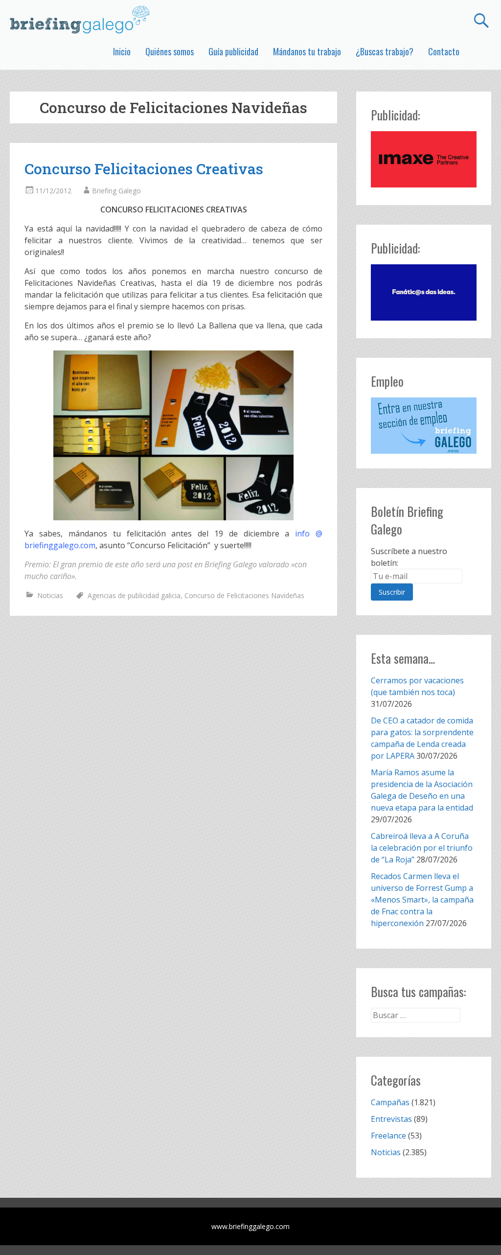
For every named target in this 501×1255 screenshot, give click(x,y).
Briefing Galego (116, 190)
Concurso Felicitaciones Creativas (143, 168)
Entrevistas (391, 1119)
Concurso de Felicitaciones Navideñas (244, 595)
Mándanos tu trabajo (307, 51)
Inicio (122, 51)
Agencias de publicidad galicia (134, 595)
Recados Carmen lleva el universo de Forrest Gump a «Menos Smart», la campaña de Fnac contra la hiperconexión (422, 900)
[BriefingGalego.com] (80, 19)
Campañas (390, 1102)
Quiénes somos (169, 51)
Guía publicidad (233, 51)
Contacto (443, 51)
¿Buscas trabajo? (384, 51)
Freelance (388, 1135)
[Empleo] (423, 425)
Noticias (50, 595)
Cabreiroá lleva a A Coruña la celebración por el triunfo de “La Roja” (422, 848)
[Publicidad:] (423, 184)
